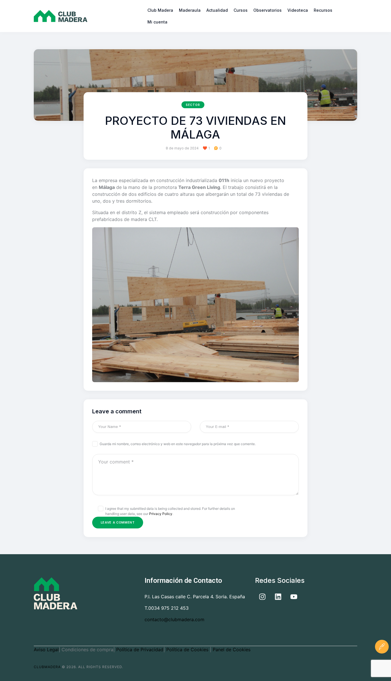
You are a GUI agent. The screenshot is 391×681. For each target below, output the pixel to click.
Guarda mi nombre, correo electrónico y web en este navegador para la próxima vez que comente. (178, 444)
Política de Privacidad (139, 649)
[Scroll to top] (382, 665)
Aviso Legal (46, 649)
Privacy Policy (160, 514)
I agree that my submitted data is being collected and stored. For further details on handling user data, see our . (170, 511)
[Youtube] (294, 597)
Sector (193, 104)
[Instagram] (262, 597)
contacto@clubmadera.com (174, 619)
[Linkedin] (278, 597)
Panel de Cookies (231, 649)
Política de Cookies (188, 649)
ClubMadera (47, 667)
